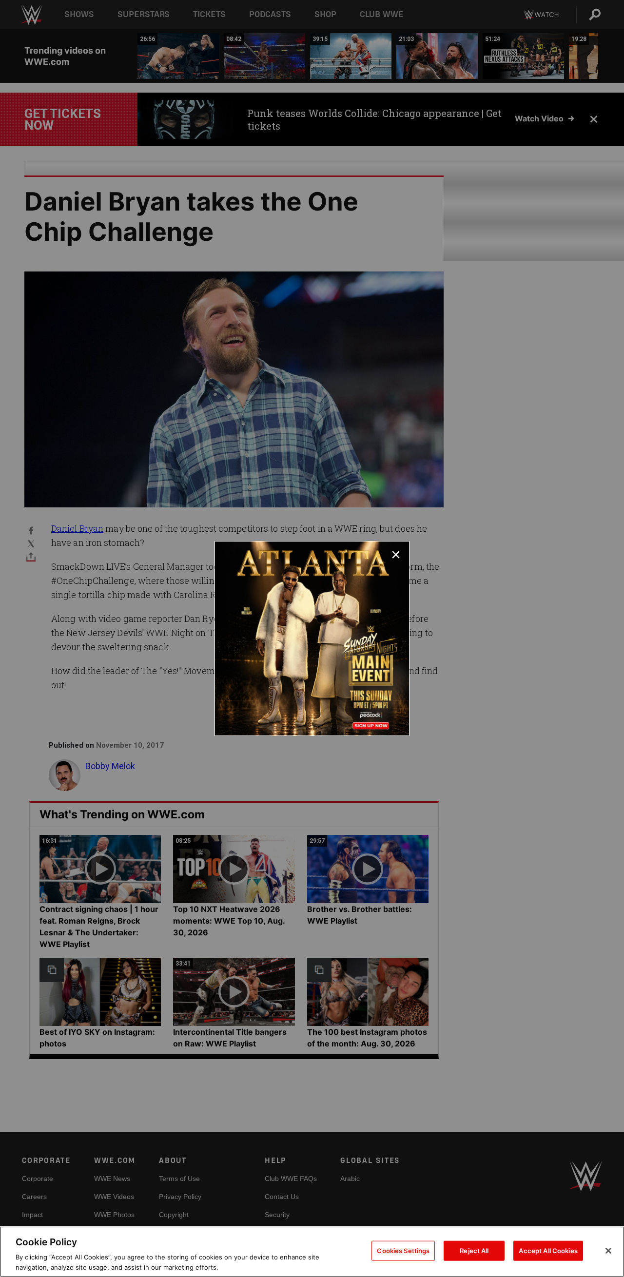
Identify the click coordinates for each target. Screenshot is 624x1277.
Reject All (474, 1251)
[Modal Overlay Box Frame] (312, 638)
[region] (312, 1251)
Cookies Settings (403, 1251)
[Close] (608, 1250)
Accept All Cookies (548, 1251)
